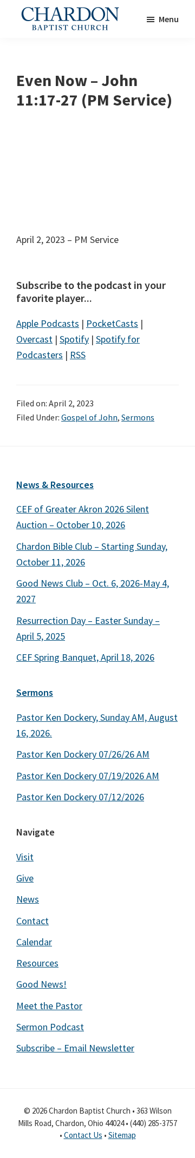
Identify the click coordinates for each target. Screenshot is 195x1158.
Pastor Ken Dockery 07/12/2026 (80, 797)
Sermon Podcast (50, 1027)
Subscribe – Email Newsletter (75, 1048)
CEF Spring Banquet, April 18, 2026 (85, 657)
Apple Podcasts (47, 323)
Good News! (41, 984)
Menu (169, 19)
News (27, 899)
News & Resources (55, 484)
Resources (37, 963)
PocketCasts (112, 323)
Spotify (74, 339)
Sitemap (122, 1135)
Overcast (34, 339)
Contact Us (83, 1135)
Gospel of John (89, 417)
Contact (32, 920)
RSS (78, 354)
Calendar (34, 942)
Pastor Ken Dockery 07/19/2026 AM (87, 775)
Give (25, 878)
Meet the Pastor (49, 1005)
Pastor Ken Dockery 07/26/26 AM (83, 754)
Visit (25, 857)
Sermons (137, 417)
